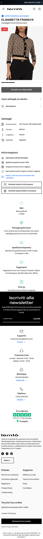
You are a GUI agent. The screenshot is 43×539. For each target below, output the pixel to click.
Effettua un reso (29, 475)
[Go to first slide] (41, 2)
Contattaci (27, 488)
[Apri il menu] (3, 9)
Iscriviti (37, 319)
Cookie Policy (6, 492)
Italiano (7, 460)
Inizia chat (20, 380)
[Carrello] (39, 9)
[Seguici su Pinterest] (11, 453)
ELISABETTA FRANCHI (17, 19)
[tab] (8, 82)
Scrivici (20, 342)
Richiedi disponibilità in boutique (22, 191)
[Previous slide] (1, 2)
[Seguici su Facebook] (2, 453)
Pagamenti (5, 484)
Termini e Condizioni (10, 475)
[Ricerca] (34, 9)
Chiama (20, 400)
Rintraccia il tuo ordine (21, 521)
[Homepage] (14, 9)
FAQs (25, 484)
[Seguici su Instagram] (7, 453)
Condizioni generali (9, 479)
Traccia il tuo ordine (31, 479)
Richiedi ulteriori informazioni (20, 184)
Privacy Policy (6, 488)
